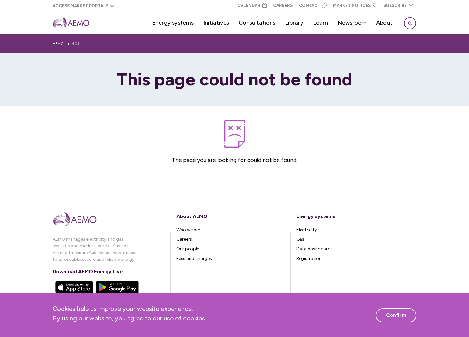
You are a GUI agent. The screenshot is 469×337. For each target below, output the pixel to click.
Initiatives (216, 22)
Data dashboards (314, 249)
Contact (309, 5)
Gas (300, 239)
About (384, 22)
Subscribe (395, 5)
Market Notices (352, 5)
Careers (283, 5)
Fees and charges (194, 258)
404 (75, 43)
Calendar (248, 5)
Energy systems (173, 22)
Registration (309, 258)
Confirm (396, 315)
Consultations (257, 22)
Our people (187, 249)
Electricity (306, 229)
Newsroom (352, 22)
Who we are (188, 229)
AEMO (58, 43)
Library (294, 22)
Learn (320, 22)
